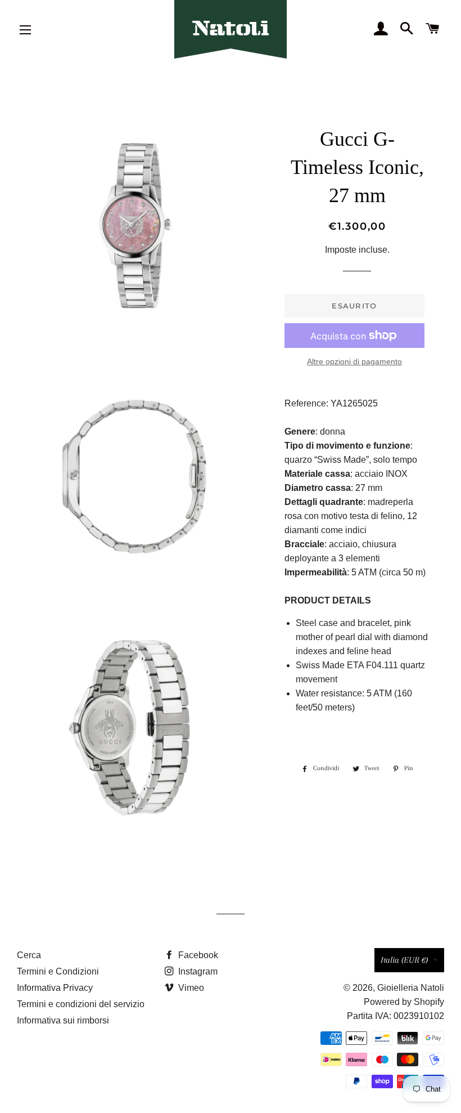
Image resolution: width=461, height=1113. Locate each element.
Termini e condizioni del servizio (80, 1004)
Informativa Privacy (55, 988)
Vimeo (190, 988)
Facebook (197, 955)
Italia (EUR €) (404, 960)
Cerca (29, 955)
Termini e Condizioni (58, 971)
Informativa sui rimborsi (63, 1020)
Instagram (197, 971)
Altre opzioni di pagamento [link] (354, 361)
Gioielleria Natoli (410, 988)
